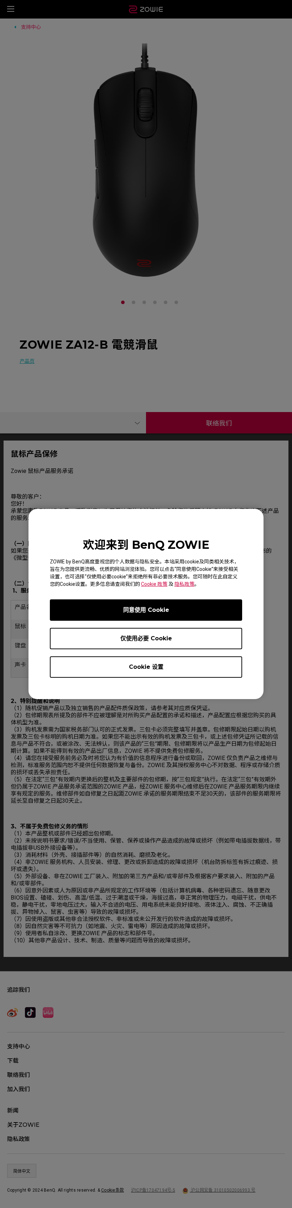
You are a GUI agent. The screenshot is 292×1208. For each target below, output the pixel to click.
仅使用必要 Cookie (146, 638)
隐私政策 (184, 584)
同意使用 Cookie (146, 609)
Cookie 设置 (146, 666)
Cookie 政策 (154, 584)
